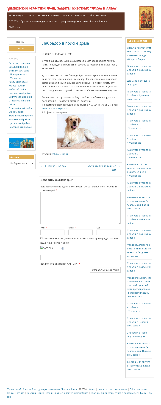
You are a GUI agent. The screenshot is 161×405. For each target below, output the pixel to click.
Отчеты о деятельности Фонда (42, 15)
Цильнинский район (19, 123)
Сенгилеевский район (20, 96)
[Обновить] (63, 248)
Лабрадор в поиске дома (65, 43)
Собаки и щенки (60, 153)
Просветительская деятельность (39, 21)
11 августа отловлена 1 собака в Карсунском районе (139, 267)
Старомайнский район (21, 108)
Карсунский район (18, 81)
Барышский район (18, 66)
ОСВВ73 (13, 21)
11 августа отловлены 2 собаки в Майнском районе (139, 219)
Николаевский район (20, 93)
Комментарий (48, 190)
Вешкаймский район (19, 70)
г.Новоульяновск (18, 74)
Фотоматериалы (118, 389)
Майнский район (17, 89)
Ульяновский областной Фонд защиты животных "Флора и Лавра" (62, 8)
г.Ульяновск (15, 78)
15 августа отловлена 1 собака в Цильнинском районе (139, 95)
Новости (67, 15)
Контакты (80, 15)
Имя (43, 227)
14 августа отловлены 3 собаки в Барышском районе (139, 110)
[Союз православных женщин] (21, 146)
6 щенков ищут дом (55, 165)
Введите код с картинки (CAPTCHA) (59, 263)
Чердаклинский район (20, 126)
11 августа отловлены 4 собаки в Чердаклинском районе (139, 322)
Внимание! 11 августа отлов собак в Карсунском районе (139, 365)
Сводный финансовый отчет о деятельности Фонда (119, 392)
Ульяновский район (19, 119)
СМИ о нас (14, 27)
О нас (92, 389)
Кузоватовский (17, 85)
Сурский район (16, 111)
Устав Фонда (16, 15)
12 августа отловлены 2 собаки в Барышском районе (139, 234)
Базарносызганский (19, 63)
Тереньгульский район (21, 115)
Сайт (99, 227)
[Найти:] (21, 42)
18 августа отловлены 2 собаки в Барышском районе (139, 70)
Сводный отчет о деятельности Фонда (67, 392)
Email (72, 227)
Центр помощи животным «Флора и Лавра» (83, 21)
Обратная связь (97, 15)
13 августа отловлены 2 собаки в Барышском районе (139, 186)
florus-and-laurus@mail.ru (55, 108)
